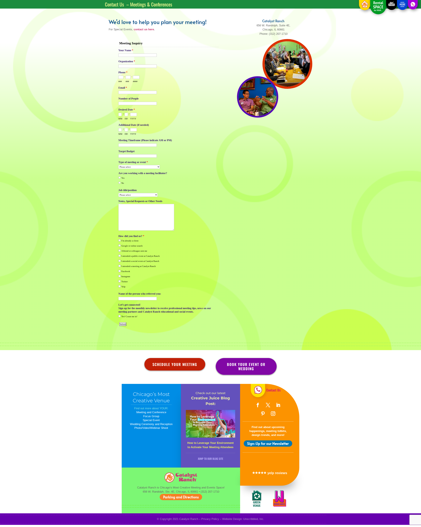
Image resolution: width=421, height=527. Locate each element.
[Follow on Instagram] (273, 413)
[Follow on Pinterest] (263, 413)
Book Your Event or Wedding (246, 366)
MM (120, 118)
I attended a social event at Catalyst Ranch (140, 261)
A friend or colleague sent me (134, 251)
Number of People (128, 98)
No (122, 183)
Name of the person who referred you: (139, 293)
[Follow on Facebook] (257, 405)
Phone (122, 72)
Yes (122, 178)
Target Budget (126, 151)
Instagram (125, 276)
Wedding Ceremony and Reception (151, 424)
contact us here (144, 29)
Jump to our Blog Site (210, 459)
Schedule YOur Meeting (174, 364)
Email (122, 87)
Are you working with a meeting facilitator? (142, 173)
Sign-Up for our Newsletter (268, 443)
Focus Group (151, 416)
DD (126, 118)
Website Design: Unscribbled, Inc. (243, 519)
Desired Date (126, 109)
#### (135, 81)
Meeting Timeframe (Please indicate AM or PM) (145, 140)
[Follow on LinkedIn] (278, 405)
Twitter (124, 281)
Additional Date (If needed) (133, 125)
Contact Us (273, 390)
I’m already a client (129, 240)
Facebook (125, 271)
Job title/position (127, 190)
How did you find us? (131, 236)
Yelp (123, 286)
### (120, 81)
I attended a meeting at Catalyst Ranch (138, 266)
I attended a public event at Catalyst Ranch (140, 256)
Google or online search (132, 246)
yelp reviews (276, 473)
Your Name (125, 50)
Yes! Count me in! (129, 316)
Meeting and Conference (151, 412)
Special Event (151, 420)
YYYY (133, 118)
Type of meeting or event (133, 162)
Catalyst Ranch (188, 519)
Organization (126, 61)
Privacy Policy (210, 519)
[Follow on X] (268, 405)
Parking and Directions (181, 497)
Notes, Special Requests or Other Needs (140, 201)
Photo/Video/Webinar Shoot (151, 428)
